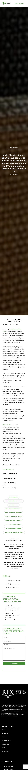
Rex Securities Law (8, 425)
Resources (5, 744)
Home (4, 730)
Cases (4, 737)
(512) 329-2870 (14, 587)
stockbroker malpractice (13, 520)
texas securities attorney (13, 528)
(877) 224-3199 (15, 580)
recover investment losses (13, 516)
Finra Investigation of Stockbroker (14, 149)
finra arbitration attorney (13, 512)
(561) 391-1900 (19, 4)
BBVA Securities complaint (13, 508)
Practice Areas (6, 740)
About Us (5, 733)
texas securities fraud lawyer (14, 532)
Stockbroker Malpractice (14, 152)
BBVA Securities (14, 147)
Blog (3, 747)
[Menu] (25, 3)
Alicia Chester (13, 497)
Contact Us (5, 751)
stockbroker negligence (13, 524)
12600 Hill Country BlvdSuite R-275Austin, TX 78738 (12, 617)
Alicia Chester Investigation (13, 501)
